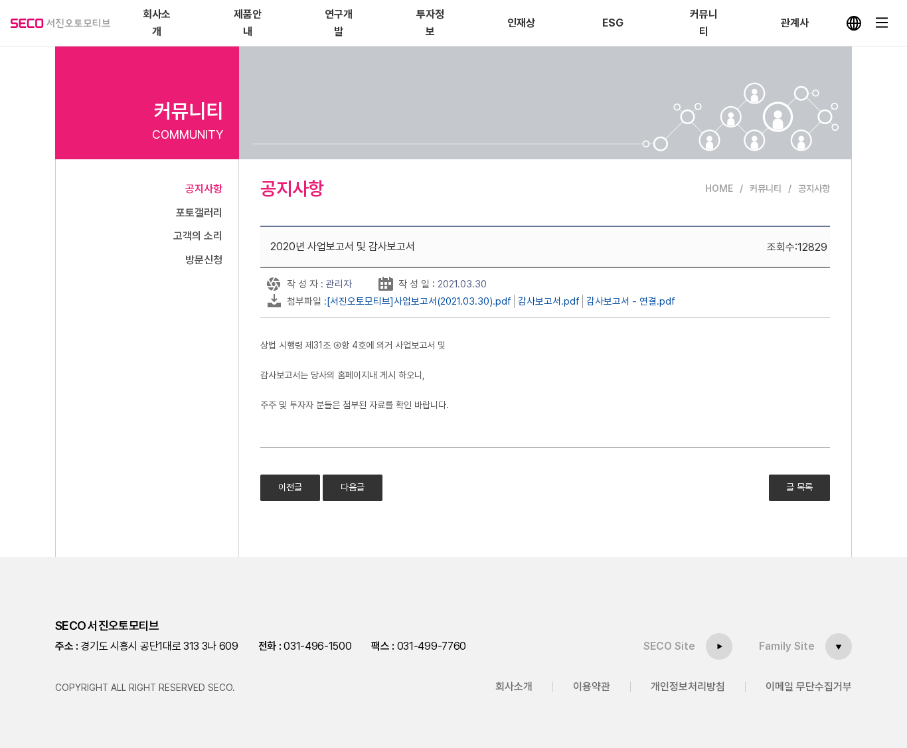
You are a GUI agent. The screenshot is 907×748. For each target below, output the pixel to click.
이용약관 (591, 686)
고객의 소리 (197, 236)
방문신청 (203, 260)
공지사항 (203, 189)
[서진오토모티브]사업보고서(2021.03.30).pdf (419, 301)
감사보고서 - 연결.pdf (630, 301)
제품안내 (248, 23)
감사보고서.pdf (549, 301)
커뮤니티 (704, 23)
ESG (612, 23)
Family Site (787, 646)
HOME (719, 188)
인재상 (521, 23)
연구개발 (339, 23)
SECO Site (669, 646)
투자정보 (430, 23)
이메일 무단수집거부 (809, 686)
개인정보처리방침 (688, 686)
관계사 (795, 23)
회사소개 (157, 23)
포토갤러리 (199, 212)
